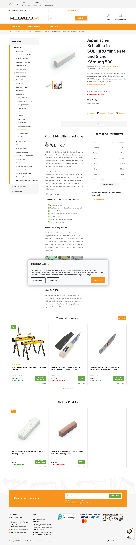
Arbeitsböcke (20, 51)
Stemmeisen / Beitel (22, 87)
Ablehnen (53, 280)
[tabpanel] (28, 354)
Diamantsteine (22, 123)
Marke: (106, 69)
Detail (81, 378)
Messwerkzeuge (21, 69)
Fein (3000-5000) (23, 105)
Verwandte (117, 124)
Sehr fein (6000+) (23, 108)
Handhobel (19, 91)
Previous (120, 318)
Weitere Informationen (47, 275)
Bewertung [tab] (69, 124)
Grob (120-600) (23, 98)
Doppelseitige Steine (24, 126)
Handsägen (19, 83)
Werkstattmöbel (21, 76)
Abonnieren (115, 496)
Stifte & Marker (21, 66)
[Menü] (133, 529)
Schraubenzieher (21, 149)
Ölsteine (20, 115)
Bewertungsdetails (112, 67)
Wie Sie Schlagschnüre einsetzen (40, 520)
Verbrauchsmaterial (20, 186)
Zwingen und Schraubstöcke (25, 156)
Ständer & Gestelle (22, 58)
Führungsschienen (22, 152)
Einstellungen (38, 280)
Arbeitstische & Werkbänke (24, 55)
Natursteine (21, 119)
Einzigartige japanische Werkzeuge (27, 181)
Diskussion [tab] (85, 124)
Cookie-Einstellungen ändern (47, 541)
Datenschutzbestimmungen (74, 503)
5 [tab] (70, 388)
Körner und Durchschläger (24, 166)
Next (124, 318)
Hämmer (19, 145)
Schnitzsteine (22, 130)
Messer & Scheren (21, 80)
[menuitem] (17, 27)
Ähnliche (101, 124)
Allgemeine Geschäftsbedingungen (18, 526)
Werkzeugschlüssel (22, 170)
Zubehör (20, 137)
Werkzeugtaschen (21, 73)
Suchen (81, 18)
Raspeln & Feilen (21, 141)
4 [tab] (68, 388)
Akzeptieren (98, 280)
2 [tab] (65, 388)
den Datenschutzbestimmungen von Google (75, 275)
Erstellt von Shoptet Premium (118, 541)
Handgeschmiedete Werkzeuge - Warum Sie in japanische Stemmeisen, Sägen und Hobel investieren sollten (42, 526)
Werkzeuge (17, 48)
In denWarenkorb (40, 378)
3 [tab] (67, 388)
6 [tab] (72, 388)
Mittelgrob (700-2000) (25, 101)
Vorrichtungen (20, 159)
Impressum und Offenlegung (17, 10)
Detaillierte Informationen (96, 85)
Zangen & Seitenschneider (24, 173)
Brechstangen (20, 163)
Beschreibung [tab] (52, 124)
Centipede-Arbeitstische (23, 62)
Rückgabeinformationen (18, 532)
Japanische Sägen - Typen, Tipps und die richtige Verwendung (43, 533)
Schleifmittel (20, 94)
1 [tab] (63, 388)
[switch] (129, 537)
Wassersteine (22, 112)
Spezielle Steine (23, 133)
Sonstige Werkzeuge (22, 177)
